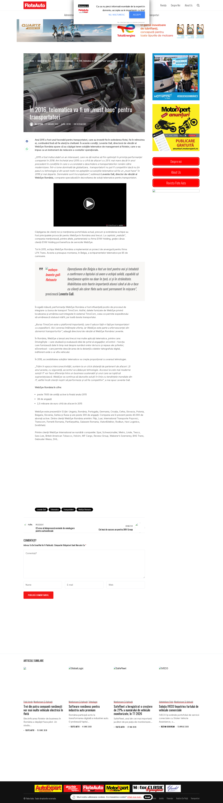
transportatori (68, 509)
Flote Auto (29, 730)
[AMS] (72, 788)
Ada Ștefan (39, 124)
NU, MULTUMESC (117, 15)
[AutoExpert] (48, 788)
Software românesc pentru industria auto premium (84, 708)
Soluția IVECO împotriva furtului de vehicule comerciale (178, 708)
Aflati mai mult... (134, 797)
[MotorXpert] (117, 788)
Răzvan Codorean (168, 727)
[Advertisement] (90, 480)
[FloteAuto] (93, 788)
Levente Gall (41, 509)
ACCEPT (137, 15)
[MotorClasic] (148, 788)
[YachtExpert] (173, 788)
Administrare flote (44, 60)
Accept (147, 797)
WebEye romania (84, 509)
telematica (55, 509)
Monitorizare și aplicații (64, 60)
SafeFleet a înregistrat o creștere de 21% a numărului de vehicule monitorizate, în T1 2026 (133, 710)
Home (32, 60)
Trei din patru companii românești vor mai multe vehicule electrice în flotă (43, 710)
